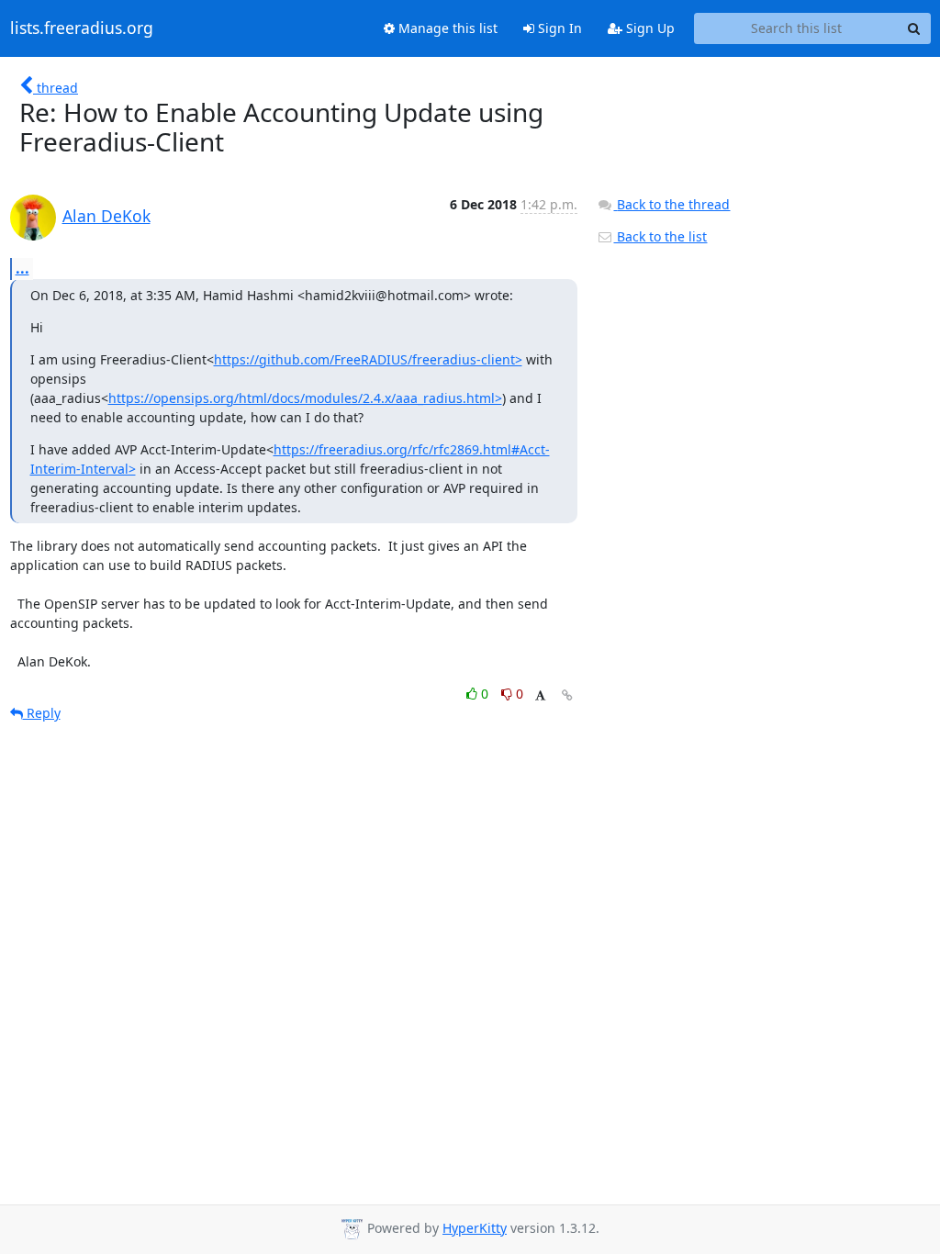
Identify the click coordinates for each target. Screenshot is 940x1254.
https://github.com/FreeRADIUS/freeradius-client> (368, 359)
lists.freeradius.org (81, 28)
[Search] (914, 28)
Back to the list (660, 236)
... (22, 268)
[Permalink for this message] (567, 695)
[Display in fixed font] (540, 696)
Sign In (558, 28)
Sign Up (648, 28)
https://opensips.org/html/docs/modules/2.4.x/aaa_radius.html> (305, 398)
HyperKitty (474, 1228)
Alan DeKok (106, 216)
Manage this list (446, 28)
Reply (42, 713)
